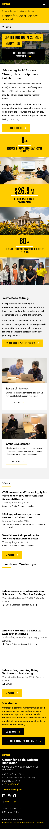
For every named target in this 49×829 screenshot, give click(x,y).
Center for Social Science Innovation (20, 17)
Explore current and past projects (20, 343)
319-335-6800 (12, 784)
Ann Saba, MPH (12, 524)
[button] (44, 4)
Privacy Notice (7, 822)
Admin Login (11, 801)
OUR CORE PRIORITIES (14, 127)
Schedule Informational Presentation (22, 740)
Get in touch (11, 731)
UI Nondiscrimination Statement (24, 822)
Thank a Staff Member (12, 808)
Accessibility (41, 822)
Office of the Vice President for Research (18, 11)
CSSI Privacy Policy (10, 812)
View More (10, 554)
